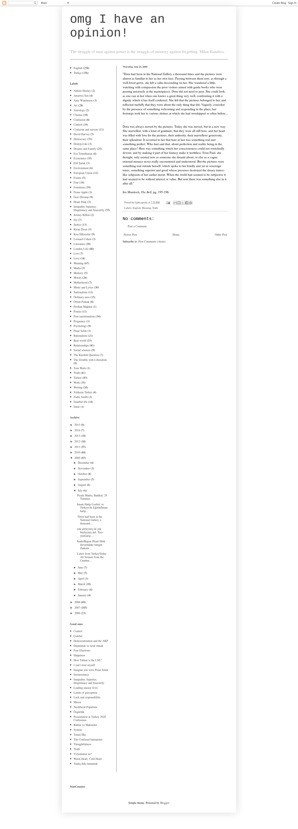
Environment (81, 168)
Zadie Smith (81, 397)
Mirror (77, 702)
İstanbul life (80, 402)
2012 (77, 441)
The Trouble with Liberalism (90, 360)
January (82, 595)
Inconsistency (81, 674)
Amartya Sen (81, 95)
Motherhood (81, 282)
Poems (77, 311)
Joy (75, 220)
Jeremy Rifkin (82, 215)
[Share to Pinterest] (191, 203)
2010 (77, 452)
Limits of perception (85, 692)
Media (77, 268)
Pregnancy (80, 321)
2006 (77, 613)
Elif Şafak (79, 163)
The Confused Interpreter (88, 739)
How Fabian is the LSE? (88, 660)
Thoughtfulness (82, 744)
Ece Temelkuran (83, 153)
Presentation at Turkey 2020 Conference (90, 718)
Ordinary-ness (82, 297)
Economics (80, 158)
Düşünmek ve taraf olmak (88, 646)
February (83, 589)
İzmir (77, 407)
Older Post (221, 234)
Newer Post (130, 234)
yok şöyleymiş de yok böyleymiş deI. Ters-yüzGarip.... (90, 532)
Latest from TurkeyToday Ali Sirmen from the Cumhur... (91, 557)
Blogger (164, 803)
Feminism (79, 187)
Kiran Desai (80, 229)
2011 (77, 447)
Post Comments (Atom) (152, 241)
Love (76, 258)
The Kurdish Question (86, 355)
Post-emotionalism (84, 316)
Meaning (146, 208)
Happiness (79, 655)
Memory (78, 273)
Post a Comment (137, 226)
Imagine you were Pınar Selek (91, 670)
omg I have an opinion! (117, 26)
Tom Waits (80, 368)
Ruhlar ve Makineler (85, 725)
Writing (78, 387)
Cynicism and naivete (86, 129)
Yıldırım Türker (83, 392)
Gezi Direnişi (81, 197)
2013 (77, 436)
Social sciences (82, 350)
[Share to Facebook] (187, 203)
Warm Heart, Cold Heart (88, 759)
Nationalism (80, 292)
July (80, 490)
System (78, 730)
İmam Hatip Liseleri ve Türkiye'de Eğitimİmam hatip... (92, 507)
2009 (77, 458)
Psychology (80, 326)
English (137, 208)
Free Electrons (82, 650)
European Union (83, 173)
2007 (77, 607)
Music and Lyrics (83, 287)
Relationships (81, 345)
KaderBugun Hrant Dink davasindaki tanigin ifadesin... (91, 544)
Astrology (79, 110)
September (84, 479)
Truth (155, 208)
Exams (77, 178)
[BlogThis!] (179, 203)
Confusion (79, 120)
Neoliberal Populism (85, 707)
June (81, 567)
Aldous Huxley (82, 91)
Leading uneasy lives (86, 688)
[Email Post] (168, 202)
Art (75, 105)
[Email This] (175, 203)
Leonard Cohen (82, 239)
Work (77, 382)
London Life (81, 249)
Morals (77, 277)
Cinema (78, 115)
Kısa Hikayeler (82, 234)
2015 (77, 425)
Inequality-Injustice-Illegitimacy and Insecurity (89, 208)
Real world (80, 340)
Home (176, 234)
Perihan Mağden (83, 306)
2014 (77, 430)
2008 (77, 602)
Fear (76, 182)
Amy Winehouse (83, 100)
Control (78, 124)
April (81, 578)
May (81, 573)
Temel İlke (80, 734)
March (82, 584)
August (82, 485)
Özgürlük (79, 712)
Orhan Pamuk (81, 302)
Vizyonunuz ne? (83, 754)
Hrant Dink (80, 202)
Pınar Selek (80, 331)
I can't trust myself (84, 665)
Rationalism (80, 335)
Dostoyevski (80, 144)
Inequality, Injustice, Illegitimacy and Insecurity (89, 681)
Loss (76, 253)
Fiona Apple (81, 192)
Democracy (80, 139)
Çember (78, 636)
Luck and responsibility (87, 697)
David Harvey (82, 134)
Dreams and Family (85, 149)
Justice (77, 224)
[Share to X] (183, 203)
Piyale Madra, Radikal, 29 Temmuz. (92, 497)
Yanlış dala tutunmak (86, 763)
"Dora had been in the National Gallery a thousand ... (89, 520)
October (83, 474)
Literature (79, 244)
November (84, 468)
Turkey (78, 377)
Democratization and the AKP (91, 641)
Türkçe (77, 73)
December (84, 463)
